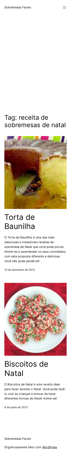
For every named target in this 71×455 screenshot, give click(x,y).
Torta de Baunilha (19, 222)
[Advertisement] (35, 63)
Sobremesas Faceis (17, 7)
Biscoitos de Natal (26, 368)
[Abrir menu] (64, 7)
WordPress (49, 447)
